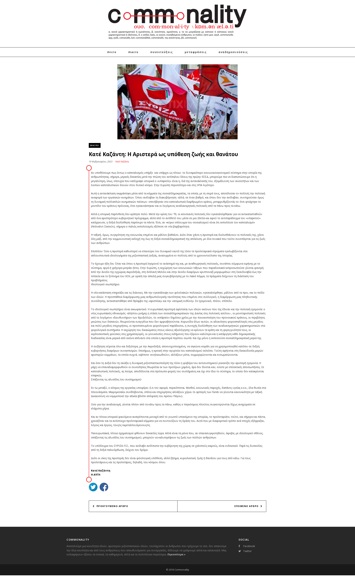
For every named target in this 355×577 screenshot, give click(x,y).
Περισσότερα (176, 554)
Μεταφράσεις (196, 52)
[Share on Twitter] (93, 487)
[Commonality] (177, 40)
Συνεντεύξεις (161, 52)
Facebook (249, 546)
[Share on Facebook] (103, 487)
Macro (133, 52)
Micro (111, 52)
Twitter (247, 551)
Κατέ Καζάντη (122, 161)
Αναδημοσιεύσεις (233, 52)
